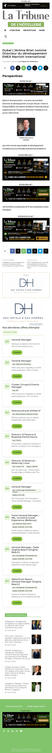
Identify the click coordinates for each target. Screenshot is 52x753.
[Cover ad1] (26, 230)
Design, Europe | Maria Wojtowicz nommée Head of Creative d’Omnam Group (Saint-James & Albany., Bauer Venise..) (17, 671)
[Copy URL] (45, 68)
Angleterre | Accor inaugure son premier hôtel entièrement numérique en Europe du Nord (13, 264)
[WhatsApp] (23, 68)
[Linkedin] (29, 68)
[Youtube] (21, 731)
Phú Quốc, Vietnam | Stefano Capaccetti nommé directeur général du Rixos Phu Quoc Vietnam (17, 639)
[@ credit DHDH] (26, 8)
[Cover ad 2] (26, 168)
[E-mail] (34, 68)
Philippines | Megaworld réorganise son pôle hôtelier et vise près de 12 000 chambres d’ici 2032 (17, 624)
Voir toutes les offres (10, 332)
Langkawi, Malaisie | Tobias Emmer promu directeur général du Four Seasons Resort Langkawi (17, 686)
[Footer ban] (26, 720)
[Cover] (26, 97)
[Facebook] (12, 68)
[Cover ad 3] (26, 204)
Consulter (16, 352)
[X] (18, 68)
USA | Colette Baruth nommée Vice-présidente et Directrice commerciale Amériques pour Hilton (37, 265)
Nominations (8, 43)
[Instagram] (8, 731)
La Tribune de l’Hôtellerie (28, 61)
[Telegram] (40, 68)
